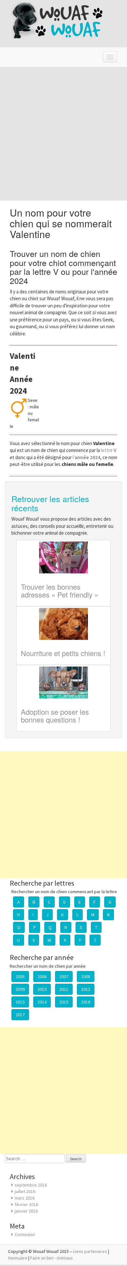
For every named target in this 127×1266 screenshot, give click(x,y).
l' (86, 457)
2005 (20, 976)
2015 (63, 1002)
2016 (85, 1002)
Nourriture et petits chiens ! (63, 653)
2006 (42, 976)
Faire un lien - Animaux (51, 1258)
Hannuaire (17, 1258)
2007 (63, 976)
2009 (20, 989)
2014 (42, 1002)
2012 (85, 989)
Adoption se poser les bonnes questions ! (55, 715)
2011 (63, 989)
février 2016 (26, 1204)
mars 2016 (25, 1198)
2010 (42, 989)
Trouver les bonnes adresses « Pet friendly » (59, 590)
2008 (85, 976)
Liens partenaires (90, 1251)
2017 (20, 1015)
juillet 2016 (25, 1191)
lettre (108, 450)
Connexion (25, 1234)
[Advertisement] (63, 133)
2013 (20, 1002)
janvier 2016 (26, 1211)
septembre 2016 (31, 1185)
